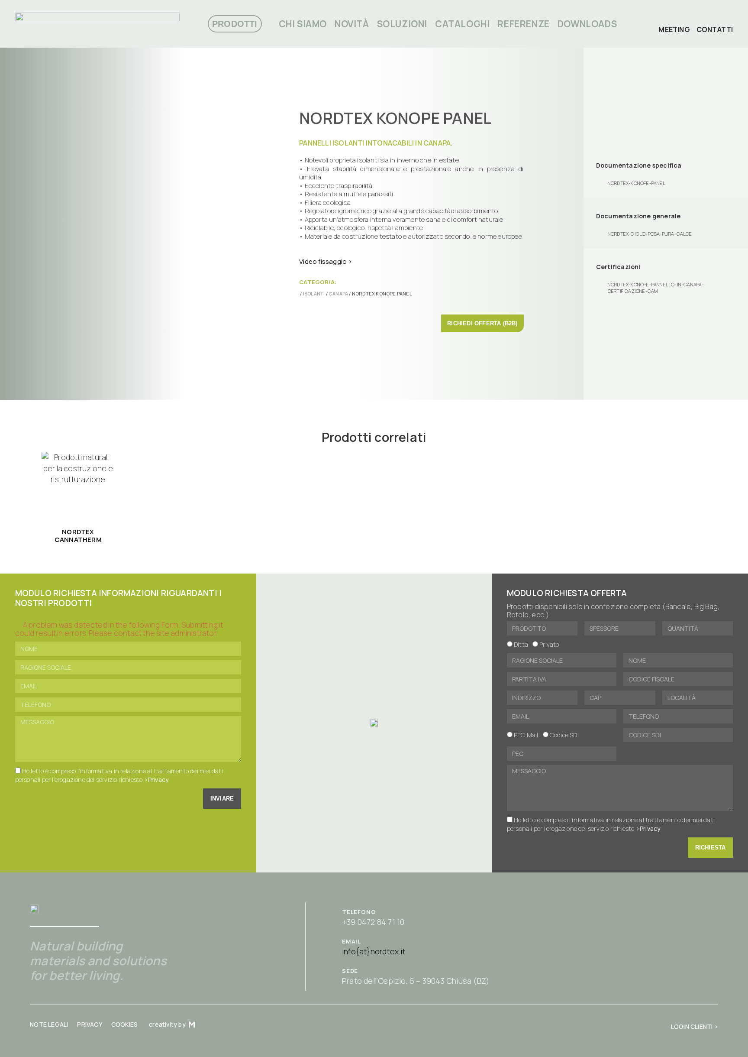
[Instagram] (717, 18)
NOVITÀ (352, 24)
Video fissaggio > (325, 261)
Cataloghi (462, 24)
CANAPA (338, 293)
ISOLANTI (314, 293)
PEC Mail (526, 735)
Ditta (521, 645)
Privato (549, 645)
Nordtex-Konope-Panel (636, 183)
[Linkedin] (730, 18)
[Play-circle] (691, 18)
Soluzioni (402, 24)
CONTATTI (714, 29)
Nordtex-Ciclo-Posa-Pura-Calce (650, 233)
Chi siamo (303, 24)
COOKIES (124, 1024)
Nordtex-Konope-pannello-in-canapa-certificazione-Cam (656, 287)
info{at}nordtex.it (374, 951)
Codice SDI (564, 735)
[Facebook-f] (704, 18)
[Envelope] (678, 18)
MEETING (674, 29)
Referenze (523, 24)
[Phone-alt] (665, 18)
